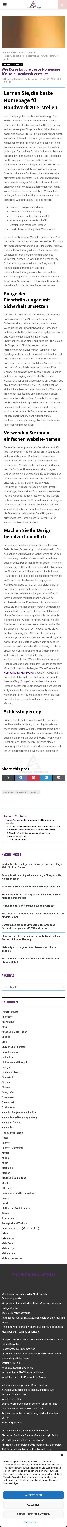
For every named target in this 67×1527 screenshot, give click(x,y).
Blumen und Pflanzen (13, 1047)
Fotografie (8, 1092)
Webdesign (8, 1248)
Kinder (5, 1152)
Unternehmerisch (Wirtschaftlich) (20, 1228)
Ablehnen (33, 1504)
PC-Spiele (7, 1188)
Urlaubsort (8, 1238)
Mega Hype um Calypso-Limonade (20, 1331)
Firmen (6, 1082)
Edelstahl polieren (11, 1422)
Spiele (5, 1198)
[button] (62, 1455)
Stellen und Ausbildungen (16, 1208)
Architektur (8, 1022)
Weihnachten (9, 1253)
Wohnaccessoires (12, 1258)
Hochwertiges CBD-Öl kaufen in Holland (23, 1372)
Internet (6, 1142)
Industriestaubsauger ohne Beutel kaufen (24, 1385)
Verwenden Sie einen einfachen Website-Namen (32, 829)
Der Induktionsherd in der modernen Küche (25, 1430)
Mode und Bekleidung (14, 1178)
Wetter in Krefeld (11, 1363)
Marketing (7, 1168)
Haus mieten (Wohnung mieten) (19, 1117)
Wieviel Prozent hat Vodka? (16, 1312)
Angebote (7, 1016)
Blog (4, 1042)
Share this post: (22, 839)
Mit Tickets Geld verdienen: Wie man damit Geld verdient (32, 1444)
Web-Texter (8, 1243)
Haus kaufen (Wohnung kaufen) (19, 1112)
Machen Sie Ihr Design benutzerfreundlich (30, 833)
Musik (5, 1183)
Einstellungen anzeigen (33, 1514)
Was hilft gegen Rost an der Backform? (23, 1440)
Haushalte (7, 1127)
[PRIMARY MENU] (4, 4)
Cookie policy (30, 1522)
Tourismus (8, 1218)
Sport (5, 1203)
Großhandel (8, 1107)
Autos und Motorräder (14, 1032)
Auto (4, 1027)
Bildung (6, 1037)
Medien (6, 1173)
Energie (6, 1067)
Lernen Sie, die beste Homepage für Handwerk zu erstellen (30, 822)
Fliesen (6, 1087)
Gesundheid (8, 1102)
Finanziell (7, 1077)
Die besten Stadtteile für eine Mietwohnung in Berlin (30, 1435)
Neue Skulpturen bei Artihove (17, 1367)
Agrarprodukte (10, 1011)
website (35, 792)
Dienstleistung (10, 1052)
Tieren (5, 1213)
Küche (5, 1158)
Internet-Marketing (12, 1147)
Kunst (5, 1163)
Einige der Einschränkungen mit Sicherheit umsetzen (35, 826)
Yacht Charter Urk (11, 1399)
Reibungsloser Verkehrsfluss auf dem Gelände (28, 905)
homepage (22, 792)
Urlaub (5, 1233)
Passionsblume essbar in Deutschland (22, 1408)
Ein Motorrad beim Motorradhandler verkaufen (27, 1449)
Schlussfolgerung (18, 836)
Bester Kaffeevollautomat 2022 (19, 1349)
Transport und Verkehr (14, 1223)
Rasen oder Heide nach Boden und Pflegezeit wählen (31, 886)
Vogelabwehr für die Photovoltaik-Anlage (24, 1377)
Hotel (5, 1137)
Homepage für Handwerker (19, 672)
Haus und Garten (11, 1122)
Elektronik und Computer (12, 64)
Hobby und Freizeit (12, 1132)
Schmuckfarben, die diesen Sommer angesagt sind (29, 1403)
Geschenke (8, 1097)
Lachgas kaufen (10, 1308)
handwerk (8, 792)
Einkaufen (7, 1057)
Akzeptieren (33, 1495)
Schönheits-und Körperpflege (18, 1193)
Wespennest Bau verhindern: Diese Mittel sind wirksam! (31, 1303)
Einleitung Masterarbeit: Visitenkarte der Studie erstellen (32, 1326)
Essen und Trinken (12, 1072)
